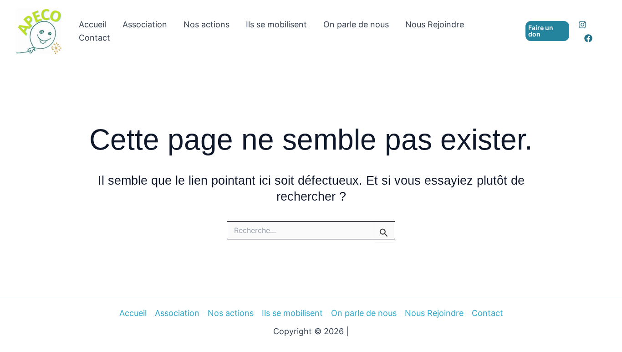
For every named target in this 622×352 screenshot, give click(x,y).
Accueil (92, 24)
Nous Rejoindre (434, 24)
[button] (547, 31)
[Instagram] (582, 25)
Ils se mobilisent (276, 24)
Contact (94, 37)
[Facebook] (588, 38)
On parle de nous (356, 24)
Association (144, 24)
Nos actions (206, 24)
